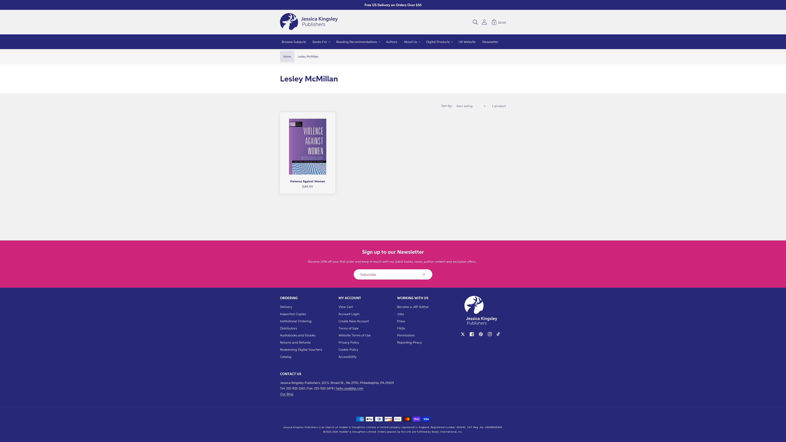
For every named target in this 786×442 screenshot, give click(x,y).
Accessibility (348, 357)
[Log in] (484, 22)
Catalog (285, 357)
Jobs (400, 314)
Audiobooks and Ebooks (297, 335)
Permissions (406, 335)
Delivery (286, 307)
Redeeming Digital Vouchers (301, 349)
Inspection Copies (293, 314)
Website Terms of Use (355, 335)
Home (287, 56)
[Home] (309, 22)
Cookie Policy (348, 349)
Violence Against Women (307, 181)
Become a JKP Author (413, 307)
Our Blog (286, 394)
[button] (475, 22)
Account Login (349, 314)
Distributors (288, 328)
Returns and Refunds (295, 342)
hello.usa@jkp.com (349, 388)
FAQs (401, 328)
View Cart (346, 307)
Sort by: (447, 105)
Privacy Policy (349, 342)
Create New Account (354, 321)
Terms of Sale (349, 328)
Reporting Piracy (409, 342)
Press (401, 321)
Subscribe (368, 274)
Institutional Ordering (296, 321)
